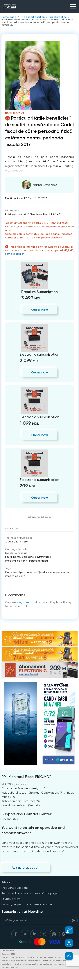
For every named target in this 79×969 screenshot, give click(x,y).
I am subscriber (14, 253)
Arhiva (5, 882)
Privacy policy (10, 898)
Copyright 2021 (8, 954)
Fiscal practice (58, 17)
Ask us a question (26, 868)
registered (25, 602)
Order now (39, 310)
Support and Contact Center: (26, 814)
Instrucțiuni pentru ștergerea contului (26, 904)
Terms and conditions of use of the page (29, 893)
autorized (43, 602)
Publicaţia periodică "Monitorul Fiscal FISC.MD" (33, 214)
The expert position (32, 17)
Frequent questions (14, 887)
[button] (67, 930)
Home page (8, 17)
